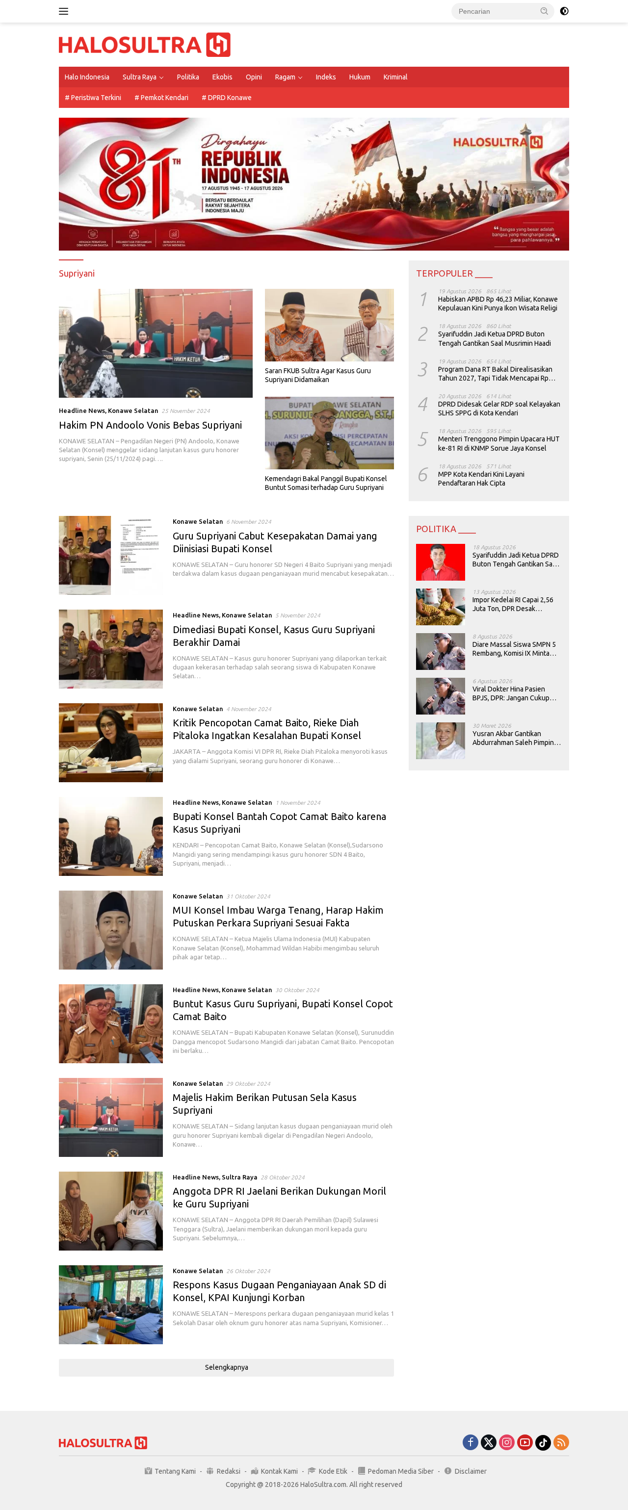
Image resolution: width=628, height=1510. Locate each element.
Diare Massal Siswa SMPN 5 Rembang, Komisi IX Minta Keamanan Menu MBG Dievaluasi (514, 649)
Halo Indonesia (87, 77)
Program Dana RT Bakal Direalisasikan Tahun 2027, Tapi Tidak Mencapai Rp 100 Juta (495, 374)
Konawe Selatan (133, 410)
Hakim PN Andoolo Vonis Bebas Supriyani (150, 425)
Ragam (285, 77)
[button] (544, 11)
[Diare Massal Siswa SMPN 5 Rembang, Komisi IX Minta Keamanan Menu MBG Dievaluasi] (440, 651)
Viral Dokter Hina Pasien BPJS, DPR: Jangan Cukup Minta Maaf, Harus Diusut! (511, 693)
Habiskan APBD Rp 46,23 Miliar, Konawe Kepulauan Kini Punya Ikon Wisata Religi (498, 303)
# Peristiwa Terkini (93, 98)
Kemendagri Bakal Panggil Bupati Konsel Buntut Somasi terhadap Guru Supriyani (326, 483)
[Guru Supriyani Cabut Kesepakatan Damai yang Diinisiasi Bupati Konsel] (111, 555)
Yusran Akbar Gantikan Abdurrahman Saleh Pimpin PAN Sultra (513, 738)
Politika (188, 77)
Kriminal (396, 77)
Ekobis (222, 77)
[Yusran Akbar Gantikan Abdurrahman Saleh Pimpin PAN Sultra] (440, 740)
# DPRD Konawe (227, 98)
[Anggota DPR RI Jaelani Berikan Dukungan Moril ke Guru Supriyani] (111, 1211)
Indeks (326, 77)
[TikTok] (543, 1443)
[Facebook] (470, 1443)
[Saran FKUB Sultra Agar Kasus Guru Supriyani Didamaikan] (329, 325)
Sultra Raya (140, 77)
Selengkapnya (226, 1367)
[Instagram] (507, 1443)
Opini (254, 77)
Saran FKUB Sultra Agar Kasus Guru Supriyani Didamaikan (318, 375)
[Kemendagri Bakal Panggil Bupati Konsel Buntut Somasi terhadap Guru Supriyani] (329, 433)
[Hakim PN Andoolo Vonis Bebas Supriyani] (156, 343)
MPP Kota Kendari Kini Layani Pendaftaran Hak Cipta (481, 478)
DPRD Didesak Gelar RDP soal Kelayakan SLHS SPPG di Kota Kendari (499, 408)
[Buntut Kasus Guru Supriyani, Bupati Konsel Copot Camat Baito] (111, 1023)
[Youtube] (525, 1443)
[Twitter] (489, 1443)
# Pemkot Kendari (161, 98)
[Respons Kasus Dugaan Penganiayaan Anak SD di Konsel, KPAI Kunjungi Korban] (111, 1304)
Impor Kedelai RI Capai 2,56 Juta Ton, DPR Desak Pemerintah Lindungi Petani (513, 604)
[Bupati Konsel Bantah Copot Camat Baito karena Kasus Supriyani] (111, 836)
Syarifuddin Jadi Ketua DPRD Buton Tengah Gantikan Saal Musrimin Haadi (494, 339)
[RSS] (561, 1443)
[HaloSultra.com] (145, 44)
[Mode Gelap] (564, 11)
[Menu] (65, 11)
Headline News (82, 410)
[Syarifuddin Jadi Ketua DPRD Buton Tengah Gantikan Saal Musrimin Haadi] (440, 562)
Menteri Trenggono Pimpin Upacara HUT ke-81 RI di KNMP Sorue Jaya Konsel (499, 443)
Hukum (359, 77)
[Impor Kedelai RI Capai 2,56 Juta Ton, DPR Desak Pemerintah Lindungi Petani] (440, 607)
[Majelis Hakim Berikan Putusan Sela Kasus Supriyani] (111, 1117)
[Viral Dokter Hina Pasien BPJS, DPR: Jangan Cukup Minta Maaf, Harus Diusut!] (440, 696)
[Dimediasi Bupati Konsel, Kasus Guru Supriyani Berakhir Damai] (111, 649)
